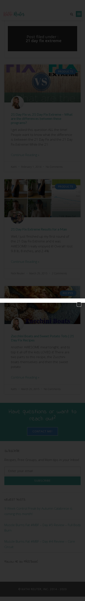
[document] (42, 300)
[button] (79, 304)
